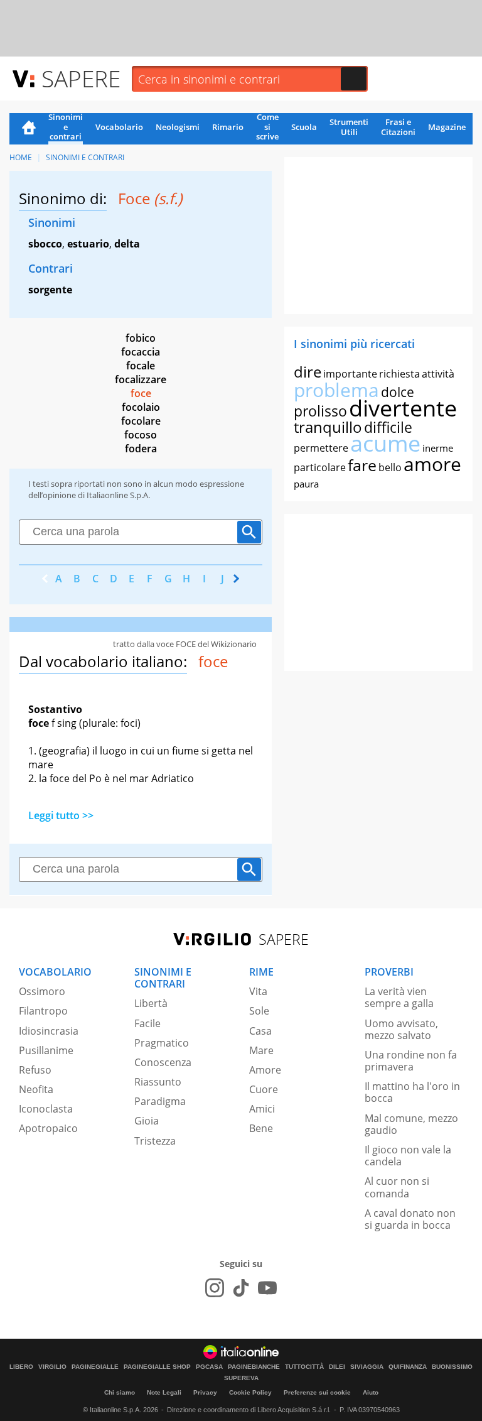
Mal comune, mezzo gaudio (411, 1124)
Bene (261, 1128)
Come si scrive (267, 127)
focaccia (140, 352)
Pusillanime (46, 1050)
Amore (265, 1070)
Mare (261, 1050)
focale (140, 366)
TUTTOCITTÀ (304, 1367)
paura (306, 483)
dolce (397, 392)
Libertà (151, 1003)
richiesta (399, 374)
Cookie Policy (250, 1392)
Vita (258, 991)
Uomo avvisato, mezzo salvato (401, 1029)
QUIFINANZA (407, 1367)
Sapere (80, 78)
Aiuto (370, 1392)
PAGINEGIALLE (95, 1367)
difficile (388, 427)
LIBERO (21, 1367)
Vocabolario (119, 127)
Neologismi (178, 127)
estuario (88, 244)
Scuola (304, 127)
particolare (320, 467)
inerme (437, 448)
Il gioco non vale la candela (408, 1155)
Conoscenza (162, 1062)
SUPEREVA (241, 1378)
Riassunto (157, 1082)
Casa (260, 1031)
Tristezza (155, 1141)
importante (350, 374)
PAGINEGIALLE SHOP (157, 1367)
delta (127, 244)
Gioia (146, 1121)
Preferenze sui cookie (317, 1392)
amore (432, 464)
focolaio (141, 407)
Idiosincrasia (48, 1031)
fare (362, 465)
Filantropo (43, 1011)
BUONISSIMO (452, 1367)
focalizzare (140, 379)
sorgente (50, 290)
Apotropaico (48, 1128)
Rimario (228, 127)
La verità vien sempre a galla (399, 997)
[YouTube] (267, 1288)
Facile (147, 1023)
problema (336, 390)
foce (141, 393)
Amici (262, 1109)
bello (390, 467)
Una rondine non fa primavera (411, 1061)
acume (385, 443)
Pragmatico (161, 1043)
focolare (141, 421)
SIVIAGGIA (366, 1367)
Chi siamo (119, 1392)
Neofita (36, 1089)
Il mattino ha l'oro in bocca (412, 1092)
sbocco (45, 244)
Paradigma (160, 1101)
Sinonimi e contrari (65, 127)
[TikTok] (241, 1288)
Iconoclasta (46, 1109)
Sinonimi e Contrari (85, 157)
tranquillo (328, 426)
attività (438, 374)
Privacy (205, 1392)
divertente (403, 408)
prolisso (320, 411)
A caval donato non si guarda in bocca (410, 1219)
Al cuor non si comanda (397, 1187)
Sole (259, 1011)
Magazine (447, 127)
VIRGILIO (52, 1367)
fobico (141, 338)
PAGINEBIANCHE (254, 1367)
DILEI (337, 1367)
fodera (141, 448)
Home (29, 128)
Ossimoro (42, 991)
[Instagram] (214, 1288)
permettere (321, 448)
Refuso (35, 1070)
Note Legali (164, 1392)
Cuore (263, 1089)
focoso (140, 435)
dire (307, 371)
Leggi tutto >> (61, 815)
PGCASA (209, 1367)
